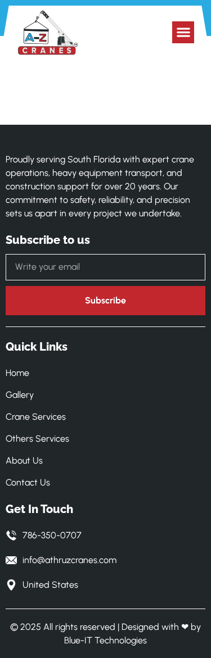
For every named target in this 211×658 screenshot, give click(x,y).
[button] (183, 32)
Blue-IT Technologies (105, 640)
